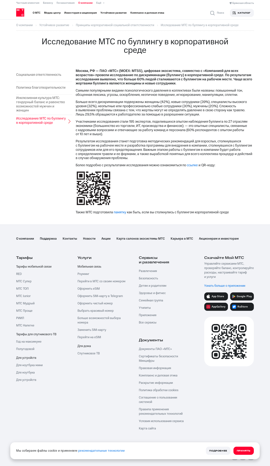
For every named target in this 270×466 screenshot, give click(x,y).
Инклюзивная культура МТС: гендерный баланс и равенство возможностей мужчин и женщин (40, 104)
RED (19, 274)
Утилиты (145, 308)
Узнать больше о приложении (224, 286)
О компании (85, 3)
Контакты (70, 238)
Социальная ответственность (38, 75)
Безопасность (148, 278)
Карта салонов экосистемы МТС (140, 238)
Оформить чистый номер (95, 303)
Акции (106, 238)
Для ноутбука (25, 372)
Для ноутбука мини (29, 365)
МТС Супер (24, 281)
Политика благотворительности (41, 88)
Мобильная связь (89, 266)
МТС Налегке (25, 325)
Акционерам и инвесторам (219, 238)
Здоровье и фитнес (152, 293)
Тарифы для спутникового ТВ (36, 334)
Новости (89, 238)
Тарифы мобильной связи (33, 266)
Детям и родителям (152, 286)
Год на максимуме (29, 341)
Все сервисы (147, 322)
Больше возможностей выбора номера (99, 320)
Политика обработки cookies (158, 390)
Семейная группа (151, 300)
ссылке (192, 165)
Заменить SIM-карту (92, 330)
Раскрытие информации (156, 383)
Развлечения (148, 271)
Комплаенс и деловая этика (158, 375)
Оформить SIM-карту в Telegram (100, 296)
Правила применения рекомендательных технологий (161, 411)
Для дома (84, 346)
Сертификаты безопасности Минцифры (158, 358)
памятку (120, 212)
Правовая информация (155, 368)
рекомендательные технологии (101, 451)
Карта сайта (147, 428)
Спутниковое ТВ (89, 353)
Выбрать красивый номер (96, 311)
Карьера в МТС (182, 238)
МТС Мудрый (25, 303)
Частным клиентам (27, 3)
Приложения (147, 315)
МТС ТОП (22, 289)
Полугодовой (25, 349)
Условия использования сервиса (161, 421)
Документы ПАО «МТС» (155, 349)
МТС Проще (24, 311)
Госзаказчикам (66, 3)
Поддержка (48, 238)
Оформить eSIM (89, 289)
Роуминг (83, 274)
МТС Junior (23, 296)
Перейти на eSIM (89, 337)
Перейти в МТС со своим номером (101, 281)
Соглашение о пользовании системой (158, 399)
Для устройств (26, 358)
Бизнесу (48, 3)
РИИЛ (20, 318)
